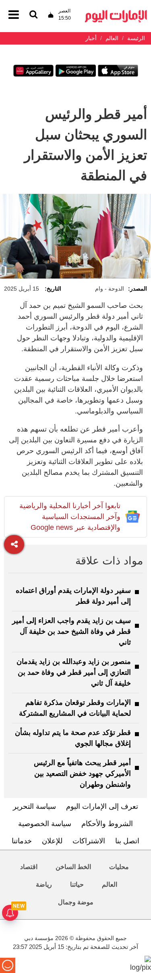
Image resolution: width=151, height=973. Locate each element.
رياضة (44, 884)
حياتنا (77, 884)
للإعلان (52, 841)
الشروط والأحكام (107, 824)
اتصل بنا (127, 841)
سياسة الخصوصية (44, 824)
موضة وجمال (75, 902)
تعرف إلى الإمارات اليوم (102, 806)
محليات (119, 866)
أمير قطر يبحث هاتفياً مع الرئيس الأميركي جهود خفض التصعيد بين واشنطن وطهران (82, 773)
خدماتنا (22, 841)
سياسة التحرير (34, 806)
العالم (109, 884)
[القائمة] (33, 15)
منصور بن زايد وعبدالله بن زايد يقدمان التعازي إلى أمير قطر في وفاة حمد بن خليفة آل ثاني (74, 672)
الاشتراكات (88, 841)
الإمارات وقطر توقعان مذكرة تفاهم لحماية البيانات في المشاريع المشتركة (75, 707)
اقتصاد (28, 866)
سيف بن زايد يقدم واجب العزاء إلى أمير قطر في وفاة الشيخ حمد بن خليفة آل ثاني (71, 631)
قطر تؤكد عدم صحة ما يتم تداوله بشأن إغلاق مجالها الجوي (73, 738)
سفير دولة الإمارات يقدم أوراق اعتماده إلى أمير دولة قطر (73, 595)
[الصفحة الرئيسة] (116, 12)
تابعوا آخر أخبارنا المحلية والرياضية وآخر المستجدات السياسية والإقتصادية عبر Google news (69, 516)
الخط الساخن (73, 866)
